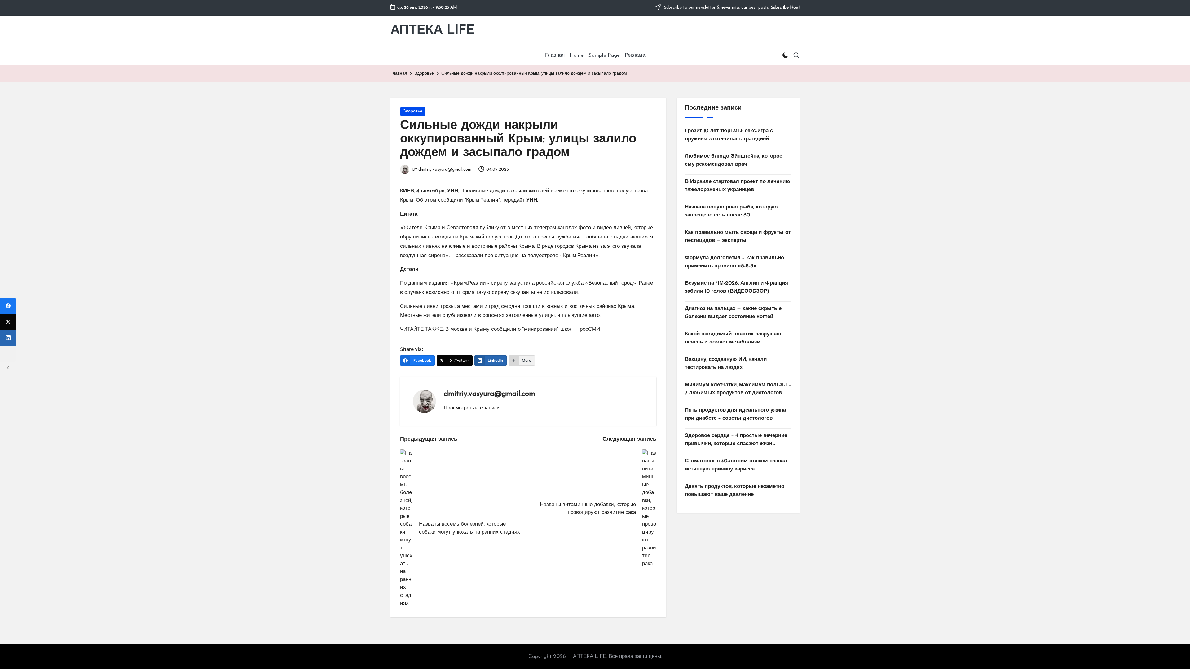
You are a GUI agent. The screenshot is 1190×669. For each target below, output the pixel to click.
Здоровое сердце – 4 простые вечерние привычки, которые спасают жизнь (736, 439)
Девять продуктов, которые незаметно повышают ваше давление (734, 490)
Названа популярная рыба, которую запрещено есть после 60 (731, 211)
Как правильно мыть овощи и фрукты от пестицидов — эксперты (738, 236)
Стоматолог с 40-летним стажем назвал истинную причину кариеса (736, 465)
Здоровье (412, 111)
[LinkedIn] (8, 338)
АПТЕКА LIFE (432, 30)
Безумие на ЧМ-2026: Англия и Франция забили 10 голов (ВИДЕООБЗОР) (736, 287)
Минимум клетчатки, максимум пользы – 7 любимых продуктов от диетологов (738, 389)
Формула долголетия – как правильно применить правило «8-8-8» (734, 262)
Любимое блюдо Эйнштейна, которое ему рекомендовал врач (733, 160)
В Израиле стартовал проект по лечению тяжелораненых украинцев (737, 185)
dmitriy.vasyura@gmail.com (489, 394)
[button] (472, 407)
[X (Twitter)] (8, 322)
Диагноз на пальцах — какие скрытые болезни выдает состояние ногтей (733, 312)
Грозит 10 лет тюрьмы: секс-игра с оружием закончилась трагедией (729, 135)
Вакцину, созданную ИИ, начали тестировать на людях (726, 363)
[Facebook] (8, 306)
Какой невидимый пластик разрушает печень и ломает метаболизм (733, 338)
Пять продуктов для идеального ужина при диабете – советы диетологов (735, 414)
